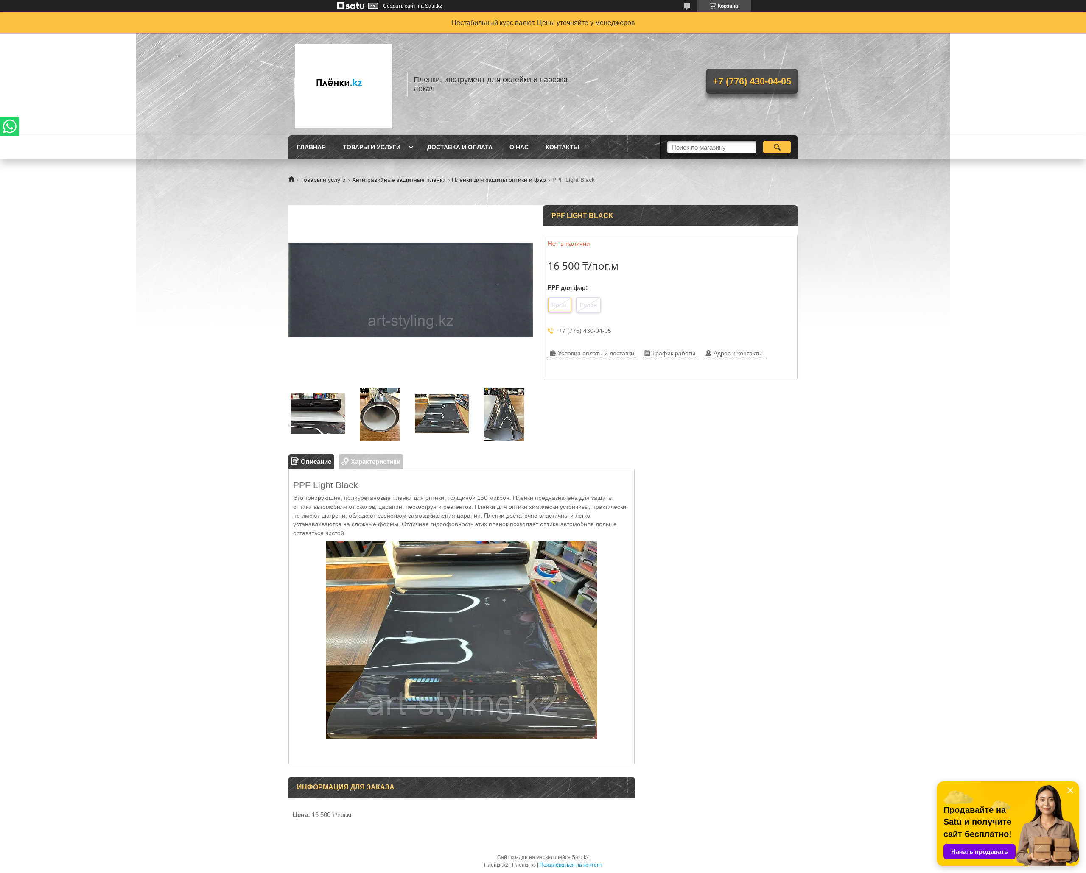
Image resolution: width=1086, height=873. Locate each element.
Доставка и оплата (460, 147)
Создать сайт (399, 6)
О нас (519, 147)
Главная (311, 147)
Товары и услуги (371, 147)
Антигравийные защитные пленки (399, 179)
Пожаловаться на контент (571, 865)
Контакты (562, 147)
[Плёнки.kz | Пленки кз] (343, 84)
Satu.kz (580, 857)
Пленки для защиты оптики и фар (499, 179)
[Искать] (777, 147)
